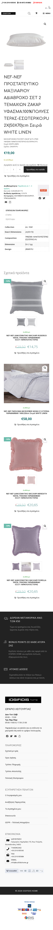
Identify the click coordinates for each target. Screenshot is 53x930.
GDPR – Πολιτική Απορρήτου (17, 822)
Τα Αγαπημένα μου (13, 809)
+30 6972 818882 (24, 3)
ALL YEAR (29, 227)
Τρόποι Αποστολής (13, 771)
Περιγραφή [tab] (10, 219)
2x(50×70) (29, 232)
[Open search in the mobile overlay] (29, 13)
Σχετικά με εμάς (11, 751)
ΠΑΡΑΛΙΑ (38, 3)
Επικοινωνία (10, 815)
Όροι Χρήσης (10, 757)
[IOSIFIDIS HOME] (8, 13)
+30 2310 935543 (9, 3)
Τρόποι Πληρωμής (12, 764)
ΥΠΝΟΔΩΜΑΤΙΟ (10, 198)
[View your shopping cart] (36, 13)
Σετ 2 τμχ (29, 244)
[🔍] (26, 302)
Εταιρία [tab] (8, 215)
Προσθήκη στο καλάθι (35, 169)
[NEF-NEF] (43, 191)
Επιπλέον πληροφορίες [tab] (17, 210)
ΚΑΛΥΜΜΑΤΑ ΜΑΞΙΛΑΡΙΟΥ (24, 196)
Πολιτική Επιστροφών (14, 778)
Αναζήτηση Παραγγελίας (15, 802)
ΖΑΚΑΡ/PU (29, 249)
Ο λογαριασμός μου (13, 795)
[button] (45, 24)
